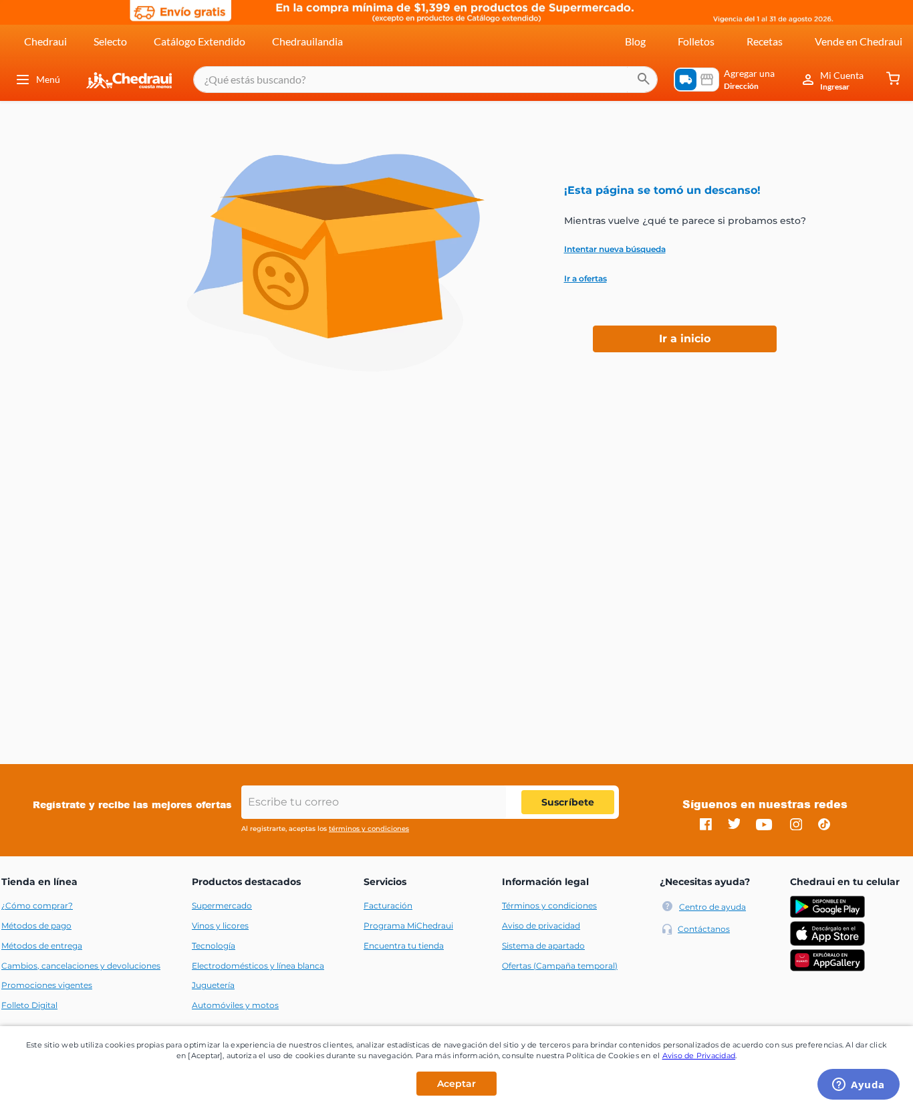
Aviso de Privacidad (699, 1055)
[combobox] (425, 79)
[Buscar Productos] (644, 79)
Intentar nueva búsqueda (615, 249)
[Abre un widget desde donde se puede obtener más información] (858, 1085)
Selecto (110, 41)
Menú (48, 79)
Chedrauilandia (307, 41)
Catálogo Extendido (199, 41)
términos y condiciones (369, 828)
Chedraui (45, 41)
